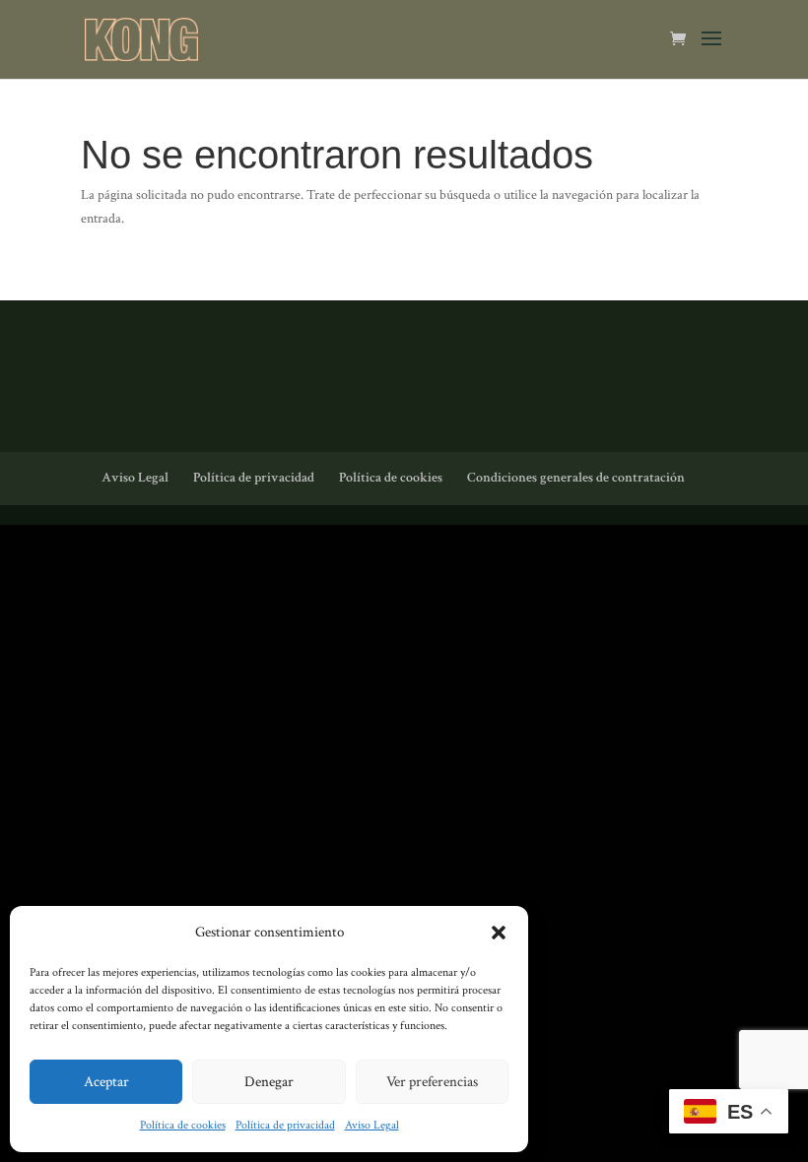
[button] (498, 932)
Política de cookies (183, 1125)
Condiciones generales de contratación (576, 477)
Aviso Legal (372, 1125)
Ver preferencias (432, 1081)
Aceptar (106, 1081)
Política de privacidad (285, 1125)
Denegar (269, 1081)
